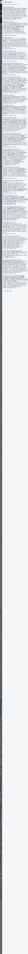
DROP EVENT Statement (8, 105)
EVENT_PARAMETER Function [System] (11, 149)
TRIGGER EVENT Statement (9, 21)
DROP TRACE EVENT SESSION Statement (12, 133)
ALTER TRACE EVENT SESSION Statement (12, 77)
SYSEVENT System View (8, 37)
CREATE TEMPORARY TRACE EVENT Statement (13, 63)
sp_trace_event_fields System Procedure (11, 259)
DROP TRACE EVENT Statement (10, 117)
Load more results (8, 290)
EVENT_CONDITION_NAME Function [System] (13, 250)
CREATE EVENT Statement (8, 7)
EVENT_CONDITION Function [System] (11, 167)
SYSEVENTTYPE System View (9, 51)
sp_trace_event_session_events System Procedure (14, 275)
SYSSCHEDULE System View (9, 222)
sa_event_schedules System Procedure (11, 235)
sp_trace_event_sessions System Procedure (12, 206)
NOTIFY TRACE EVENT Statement (10, 195)
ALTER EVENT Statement (8, 95)
